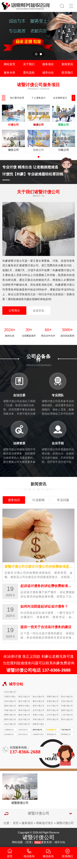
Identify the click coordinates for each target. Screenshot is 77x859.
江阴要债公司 (9, 730)
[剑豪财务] (25, 5)
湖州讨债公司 (37, 730)
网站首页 (9, 64)
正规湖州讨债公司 (38, 734)
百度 (29, 842)
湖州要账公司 (66, 734)
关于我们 (29, 64)
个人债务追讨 (38, 97)
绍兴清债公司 (51, 730)
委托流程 (29, 72)
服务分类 (9, 72)
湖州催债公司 (51, 734)
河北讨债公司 (10, 692)
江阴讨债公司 (23, 730)
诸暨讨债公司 (65, 823)
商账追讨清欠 (44, 823)
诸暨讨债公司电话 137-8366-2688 (38, 670)
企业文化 (38, 310)
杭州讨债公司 (23, 734)
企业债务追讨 (60, 97)
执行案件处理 (17, 97)
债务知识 (14, 500)
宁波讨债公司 (66, 730)
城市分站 (48, 72)
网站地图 (17, 842)
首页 (16, 823)
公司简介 (14, 310)
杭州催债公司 (9, 734)
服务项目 (48, 64)
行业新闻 (38, 500)
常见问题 (63, 500)
